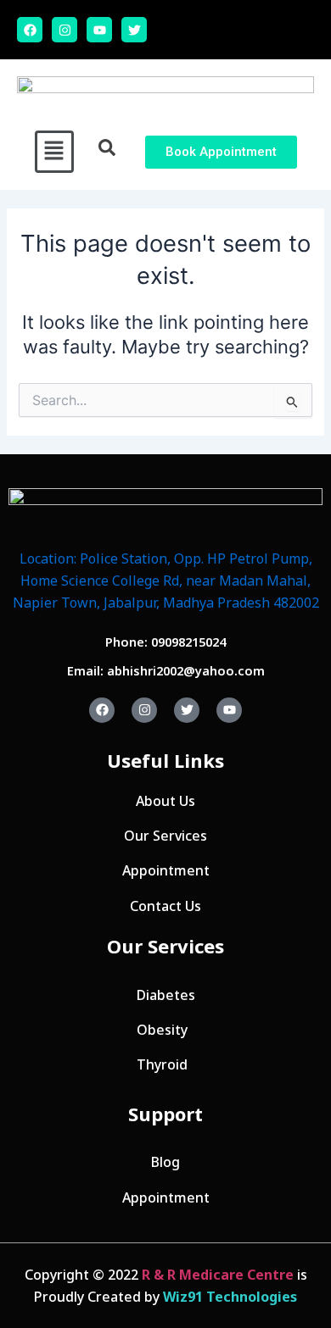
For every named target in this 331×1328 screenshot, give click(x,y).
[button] (54, 151)
